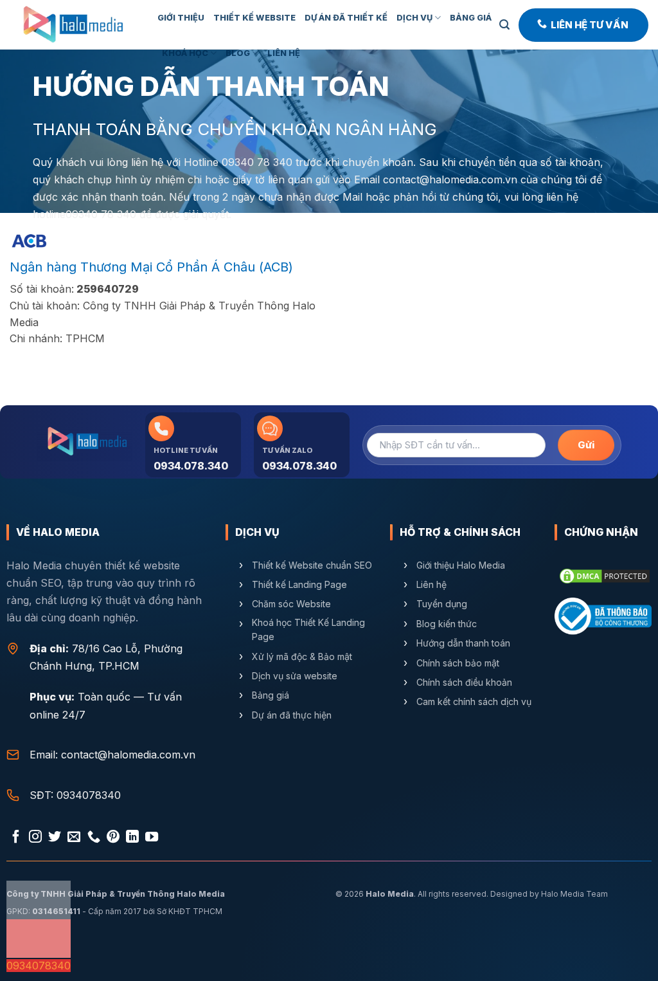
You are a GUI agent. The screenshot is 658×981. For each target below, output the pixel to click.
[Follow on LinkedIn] (132, 837)
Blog (238, 53)
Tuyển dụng (441, 603)
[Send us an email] (73, 837)
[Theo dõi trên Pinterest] (113, 837)
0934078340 (89, 795)
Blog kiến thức (446, 623)
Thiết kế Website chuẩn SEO (312, 564)
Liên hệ (431, 584)
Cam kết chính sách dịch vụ (473, 701)
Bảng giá (471, 18)
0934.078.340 (191, 465)
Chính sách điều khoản (464, 682)
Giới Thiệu (180, 18)
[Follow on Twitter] (54, 837)
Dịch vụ (414, 18)
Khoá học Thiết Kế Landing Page (308, 628)
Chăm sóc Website (291, 603)
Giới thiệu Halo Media (460, 564)
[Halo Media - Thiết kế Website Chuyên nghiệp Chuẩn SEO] (74, 25)
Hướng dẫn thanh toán (463, 642)
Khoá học (185, 53)
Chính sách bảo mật (457, 662)
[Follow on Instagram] (35, 837)
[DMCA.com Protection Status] (605, 574)
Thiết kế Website (254, 18)
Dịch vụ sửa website (296, 675)
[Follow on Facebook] (16, 837)
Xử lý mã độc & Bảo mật (302, 655)
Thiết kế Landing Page (299, 584)
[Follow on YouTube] (151, 837)
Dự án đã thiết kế (346, 18)
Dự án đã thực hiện (292, 714)
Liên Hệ (283, 53)
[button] (504, 24)
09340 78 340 (257, 162)
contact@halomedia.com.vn (450, 179)
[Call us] (93, 837)
